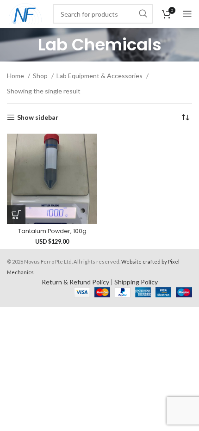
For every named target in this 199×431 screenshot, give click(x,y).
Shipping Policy (136, 282)
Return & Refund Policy (75, 282)
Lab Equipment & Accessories (100, 76)
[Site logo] (25, 13)
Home (16, 76)
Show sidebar (37, 117)
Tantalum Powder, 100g (52, 231)
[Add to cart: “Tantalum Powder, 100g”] (16, 214)
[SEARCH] (143, 14)
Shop (41, 76)
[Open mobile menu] (187, 14)
